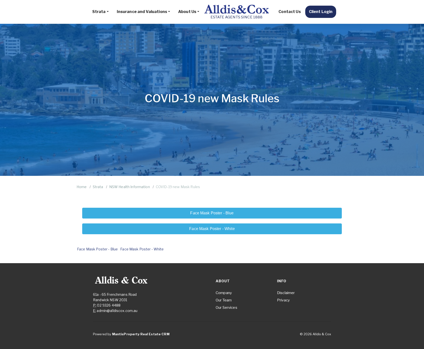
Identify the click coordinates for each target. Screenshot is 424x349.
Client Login (321, 11)
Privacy (283, 300)
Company (224, 293)
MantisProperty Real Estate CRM (141, 334)
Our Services (226, 307)
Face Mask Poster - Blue (97, 249)
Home (82, 187)
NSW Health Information (129, 187)
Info (281, 281)
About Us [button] (187, 11)
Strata (98, 187)
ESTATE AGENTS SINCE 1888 (237, 17)
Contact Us (289, 11)
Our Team (224, 300)
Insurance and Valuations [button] (142, 11)
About (223, 281)
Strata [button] (99, 11)
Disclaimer (286, 293)
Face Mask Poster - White (142, 249)
